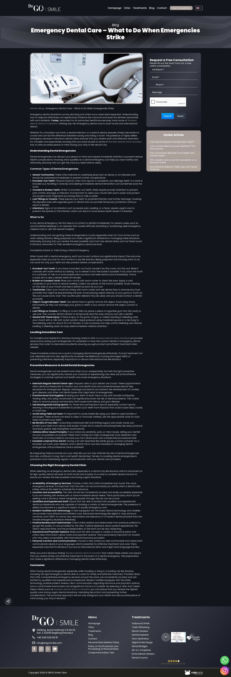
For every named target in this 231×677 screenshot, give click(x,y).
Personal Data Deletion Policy (103, 642)
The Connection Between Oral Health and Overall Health (172, 154)
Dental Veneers (140, 631)
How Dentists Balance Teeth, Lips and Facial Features (173, 168)
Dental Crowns (140, 657)
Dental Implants (140, 634)
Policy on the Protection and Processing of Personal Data (103, 647)
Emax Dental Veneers (143, 653)
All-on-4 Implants (141, 650)
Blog (151, 8)
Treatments (140, 8)
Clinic (127, 8)
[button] (167, 116)
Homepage (114, 8)
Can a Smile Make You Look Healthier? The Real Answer (172, 147)
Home (33, 108)
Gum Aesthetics (140, 638)
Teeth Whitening (140, 627)
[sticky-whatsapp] (224, 660)
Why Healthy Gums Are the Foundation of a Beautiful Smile (173, 161)
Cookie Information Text (101, 652)
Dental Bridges (139, 646)
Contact (162, 8)
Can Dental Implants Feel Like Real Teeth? (172, 141)
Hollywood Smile (140, 623)
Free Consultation (181, 8)
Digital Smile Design (142, 642)
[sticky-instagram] (224, 670)
